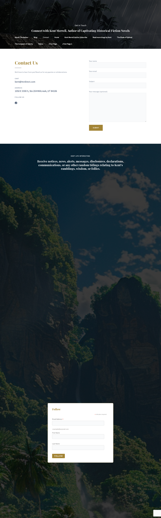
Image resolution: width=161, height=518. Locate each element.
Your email (93, 71)
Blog (35, 37)
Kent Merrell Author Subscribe (76, 37)
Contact (46, 37)
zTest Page (53, 44)
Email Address (57, 419)
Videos (40, 44)
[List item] (16, 103)
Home (56, 37)
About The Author (21, 37)
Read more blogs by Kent (102, 37)
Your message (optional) (98, 91)
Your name (93, 61)
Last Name (56, 444)
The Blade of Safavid (124, 37)
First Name (56, 433)
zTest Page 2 (67, 44)
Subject (92, 81)
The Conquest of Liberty (24, 44)
